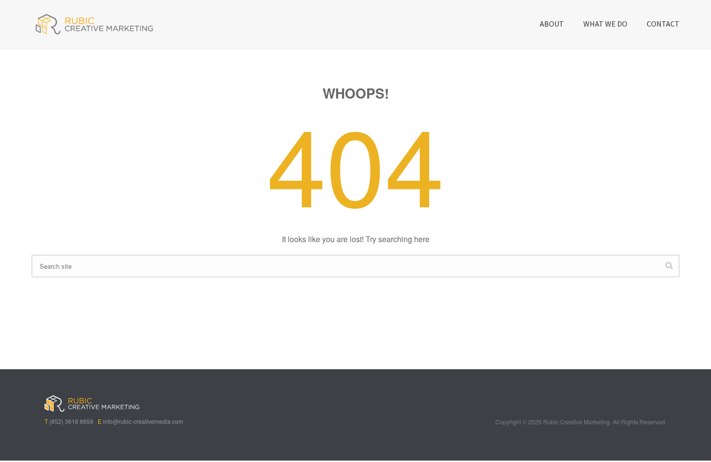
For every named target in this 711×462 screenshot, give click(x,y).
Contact (663, 24)
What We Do (605, 24)
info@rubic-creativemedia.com (143, 421)
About (552, 24)
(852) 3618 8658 (71, 421)
